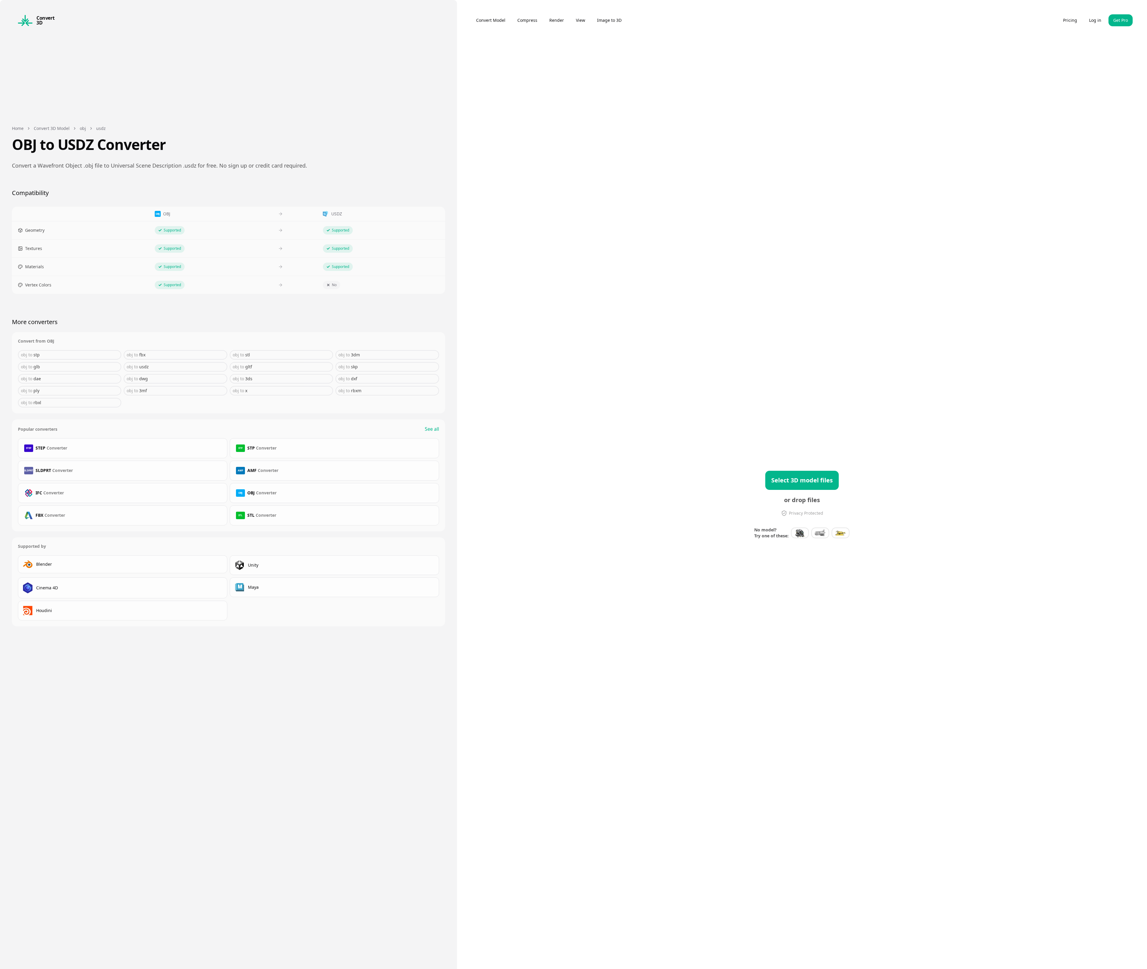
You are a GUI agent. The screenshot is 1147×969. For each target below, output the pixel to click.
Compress (527, 20)
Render (556, 20)
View (580, 20)
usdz (101, 128)
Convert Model (490, 20)
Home (18, 128)
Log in (1095, 20)
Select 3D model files (802, 480)
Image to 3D (609, 20)
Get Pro (1120, 20)
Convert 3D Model (52, 128)
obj (83, 128)
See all (432, 429)
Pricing (1070, 20)
